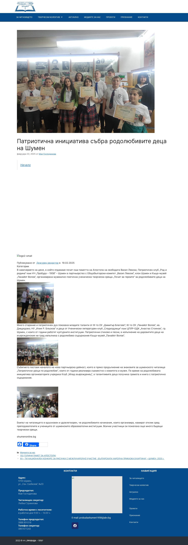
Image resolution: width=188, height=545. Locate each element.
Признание (126, 17)
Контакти (143, 17)
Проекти (110, 17)
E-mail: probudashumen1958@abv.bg (91, 517)
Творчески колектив (49, 17)
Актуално (74, 17)
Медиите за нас (92, 17)
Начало (25, 165)
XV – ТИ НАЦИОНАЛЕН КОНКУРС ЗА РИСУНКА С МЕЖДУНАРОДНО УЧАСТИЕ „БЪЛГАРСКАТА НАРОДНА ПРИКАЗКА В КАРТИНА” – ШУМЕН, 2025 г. (92, 458)
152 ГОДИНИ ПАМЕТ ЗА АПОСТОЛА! (38, 455)
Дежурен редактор (47, 263)
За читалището (24, 17)
